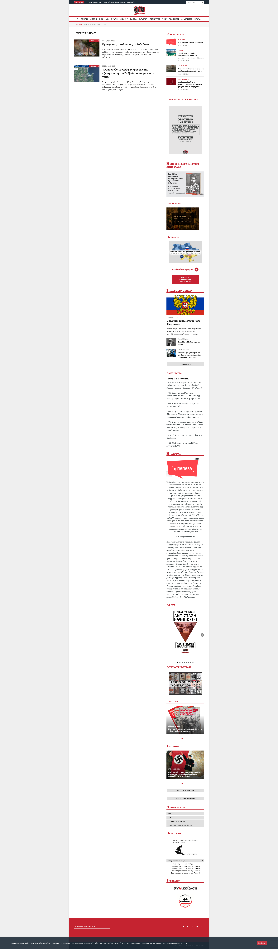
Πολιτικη (85, 19)
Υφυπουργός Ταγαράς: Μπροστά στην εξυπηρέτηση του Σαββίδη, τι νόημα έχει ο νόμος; (128, 73)
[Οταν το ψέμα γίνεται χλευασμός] (171, 42)
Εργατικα (114, 19)
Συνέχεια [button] (261, 943)
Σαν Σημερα (174, 373)
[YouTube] (188, 926)
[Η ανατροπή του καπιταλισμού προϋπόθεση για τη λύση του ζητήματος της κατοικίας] (185, 720)
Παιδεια (133, 19)
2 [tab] (184, 738)
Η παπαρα (181, 39)
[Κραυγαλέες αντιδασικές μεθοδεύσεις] (86, 48)
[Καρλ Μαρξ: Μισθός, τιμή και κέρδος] (171, 342)
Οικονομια (104, 19)
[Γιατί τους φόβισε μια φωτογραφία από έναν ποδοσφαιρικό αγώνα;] (171, 68)
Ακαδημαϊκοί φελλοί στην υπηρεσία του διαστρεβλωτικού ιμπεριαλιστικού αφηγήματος (190, 84)
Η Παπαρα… (173, 453)
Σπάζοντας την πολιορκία (177, 861)
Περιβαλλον (155, 19)
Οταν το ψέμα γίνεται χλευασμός (190, 42)
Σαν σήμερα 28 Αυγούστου (177, 378)
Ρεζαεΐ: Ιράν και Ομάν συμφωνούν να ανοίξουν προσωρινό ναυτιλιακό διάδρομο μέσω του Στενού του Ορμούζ (112, 2)
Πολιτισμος (174, 19)
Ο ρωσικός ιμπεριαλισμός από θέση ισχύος (183, 322)
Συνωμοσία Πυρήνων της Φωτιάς (180, 825)
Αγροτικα (124, 19)
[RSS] (192, 926)
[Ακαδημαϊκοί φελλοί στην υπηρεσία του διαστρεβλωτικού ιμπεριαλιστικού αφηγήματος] (171, 81)
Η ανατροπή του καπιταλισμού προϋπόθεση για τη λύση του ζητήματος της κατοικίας (185, 730)
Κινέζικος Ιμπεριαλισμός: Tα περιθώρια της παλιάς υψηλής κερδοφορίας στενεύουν (189, 355)
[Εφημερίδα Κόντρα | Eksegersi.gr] (139, 10)
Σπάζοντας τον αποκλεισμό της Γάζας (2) (185, 871)
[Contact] (197, 926)
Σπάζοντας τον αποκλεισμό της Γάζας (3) (185, 868)
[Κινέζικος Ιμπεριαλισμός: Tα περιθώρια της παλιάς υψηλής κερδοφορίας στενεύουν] (171, 353)
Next (202, 635)
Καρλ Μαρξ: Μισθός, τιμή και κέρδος (189, 343)
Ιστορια (197, 19)
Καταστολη (143, 19)
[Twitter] (183, 926)
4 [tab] (188, 738)
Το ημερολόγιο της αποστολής (182, 864)
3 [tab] (186, 738)
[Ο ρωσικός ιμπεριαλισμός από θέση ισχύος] (185, 305)
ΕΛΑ (169, 817)
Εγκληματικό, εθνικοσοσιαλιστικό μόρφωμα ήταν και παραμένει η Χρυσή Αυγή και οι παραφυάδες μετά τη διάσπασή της (184, 774)
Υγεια (164, 19)
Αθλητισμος (186, 19)
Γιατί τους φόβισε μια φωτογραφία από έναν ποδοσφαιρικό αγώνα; (191, 70)
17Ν (169, 813)
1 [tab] (182, 738)
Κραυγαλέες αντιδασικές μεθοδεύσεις (126, 44)
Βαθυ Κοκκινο (183, 79)
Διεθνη (93, 19)
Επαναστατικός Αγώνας (176, 821)
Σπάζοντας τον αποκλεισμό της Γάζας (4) (185, 866)
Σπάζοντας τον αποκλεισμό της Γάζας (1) (185, 873)
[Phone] (201, 926)
